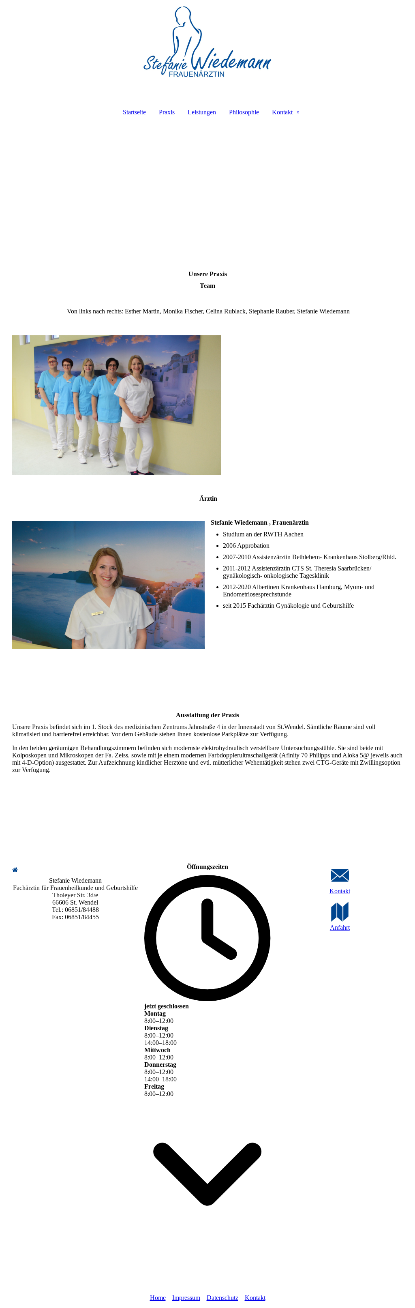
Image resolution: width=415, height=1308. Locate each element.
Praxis (167, 112)
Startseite (134, 112)
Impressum (186, 1297)
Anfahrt (340, 927)
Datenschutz (222, 1297)
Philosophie (244, 112)
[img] (207, 43)
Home (158, 1297)
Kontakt (282, 112)
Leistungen (202, 112)
